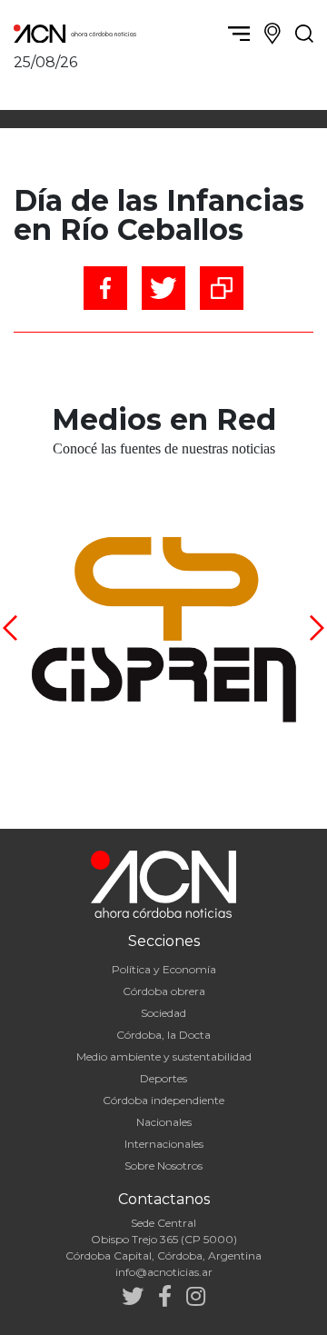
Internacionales (163, 1144)
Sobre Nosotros (163, 1165)
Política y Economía (164, 969)
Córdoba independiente (163, 1100)
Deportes (163, 1078)
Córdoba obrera (164, 991)
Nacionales (164, 1122)
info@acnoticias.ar (164, 1272)
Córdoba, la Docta (163, 1034)
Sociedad (163, 1013)
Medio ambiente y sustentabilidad (164, 1056)
